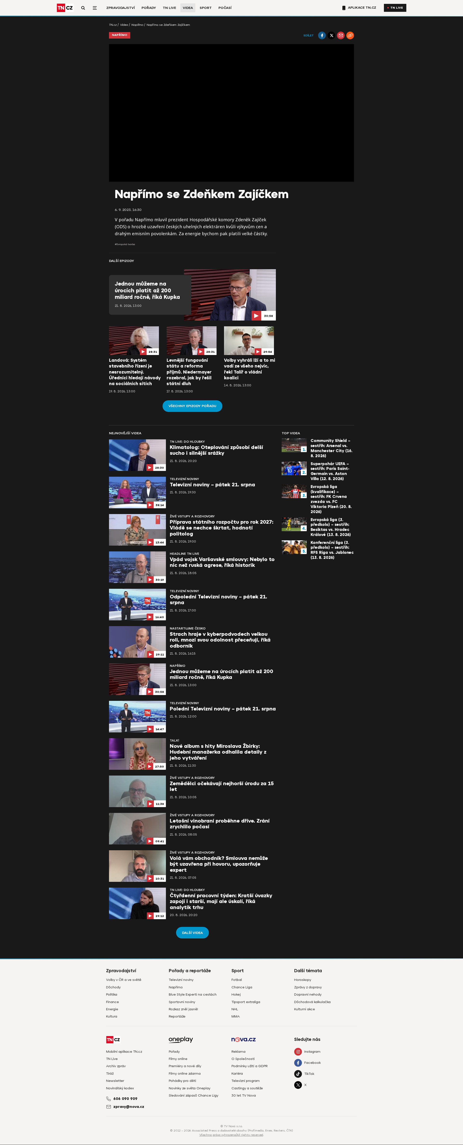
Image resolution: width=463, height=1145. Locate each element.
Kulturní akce (304, 1009)
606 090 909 (125, 1099)
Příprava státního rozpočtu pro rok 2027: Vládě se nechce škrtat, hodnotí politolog (221, 527)
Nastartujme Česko (187, 628)
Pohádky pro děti (182, 1081)
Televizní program (246, 1081)
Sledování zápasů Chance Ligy (193, 1095)
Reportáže (177, 1016)
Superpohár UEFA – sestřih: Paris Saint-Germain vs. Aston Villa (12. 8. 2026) (330, 471)
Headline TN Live (184, 554)
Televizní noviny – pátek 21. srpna (212, 485)
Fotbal (237, 980)
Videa (188, 8)
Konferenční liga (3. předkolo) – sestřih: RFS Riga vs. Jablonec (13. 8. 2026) (332, 550)
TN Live (169, 8)
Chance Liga (242, 987)
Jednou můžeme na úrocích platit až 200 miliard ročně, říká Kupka (147, 290)
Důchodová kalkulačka (312, 1002)
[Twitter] (331, 35)
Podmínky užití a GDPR (250, 1066)
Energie (112, 1009)
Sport (206, 8)
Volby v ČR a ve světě (123, 980)
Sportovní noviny (182, 1002)
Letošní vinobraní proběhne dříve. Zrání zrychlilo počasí (220, 824)
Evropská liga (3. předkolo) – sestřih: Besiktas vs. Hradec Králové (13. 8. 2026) (331, 527)
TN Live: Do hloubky (187, 441)
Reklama (238, 1052)
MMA (236, 1016)
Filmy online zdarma (185, 1073)
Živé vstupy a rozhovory (192, 516)
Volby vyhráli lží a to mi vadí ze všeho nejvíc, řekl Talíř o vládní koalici (249, 369)
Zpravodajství (120, 8)
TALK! (174, 740)
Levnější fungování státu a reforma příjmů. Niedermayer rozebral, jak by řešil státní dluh (189, 372)
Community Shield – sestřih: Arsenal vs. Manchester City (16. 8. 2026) (331, 448)
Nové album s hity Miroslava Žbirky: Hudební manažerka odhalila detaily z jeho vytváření (218, 752)
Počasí (225, 8)
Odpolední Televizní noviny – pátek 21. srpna (218, 599)
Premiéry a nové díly (185, 1066)
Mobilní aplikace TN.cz (124, 1052)
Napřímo (137, 25)
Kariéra (237, 1073)
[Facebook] (322, 35)
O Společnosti (243, 1059)
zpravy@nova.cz (128, 1107)
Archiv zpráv (116, 1066)
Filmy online (178, 1059)
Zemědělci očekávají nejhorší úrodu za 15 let (222, 786)
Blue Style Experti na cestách (193, 994)
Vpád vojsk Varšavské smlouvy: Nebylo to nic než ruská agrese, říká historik (222, 562)
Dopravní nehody (307, 994)
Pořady (149, 8)
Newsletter (115, 1081)
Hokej (236, 994)
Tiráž (110, 1073)
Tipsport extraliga (246, 1002)
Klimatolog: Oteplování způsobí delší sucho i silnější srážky (216, 450)
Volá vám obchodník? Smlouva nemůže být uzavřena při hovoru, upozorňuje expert (219, 864)
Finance (112, 1002)
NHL (235, 1009)
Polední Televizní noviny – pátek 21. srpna (223, 709)
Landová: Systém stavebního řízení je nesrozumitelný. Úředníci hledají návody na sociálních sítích (135, 372)
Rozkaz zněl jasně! (183, 1009)
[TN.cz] (65, 8)
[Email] (341, 35)
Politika (111, 994)
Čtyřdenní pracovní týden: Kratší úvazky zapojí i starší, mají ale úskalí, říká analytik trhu (221, 901)
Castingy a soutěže (247, 1088)
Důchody (113, 987)
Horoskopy (302, 980)
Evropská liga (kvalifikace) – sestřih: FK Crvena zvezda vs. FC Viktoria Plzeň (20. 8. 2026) (331, 499)
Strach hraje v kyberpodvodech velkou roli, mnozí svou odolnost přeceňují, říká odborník (220, 640)
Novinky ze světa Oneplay (189, 1088)
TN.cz (113, 25)
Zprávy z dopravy (308, 987)
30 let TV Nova (244, 1095)
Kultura (111, 1016)
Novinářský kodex (120, 1088)
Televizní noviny (184, 479)
